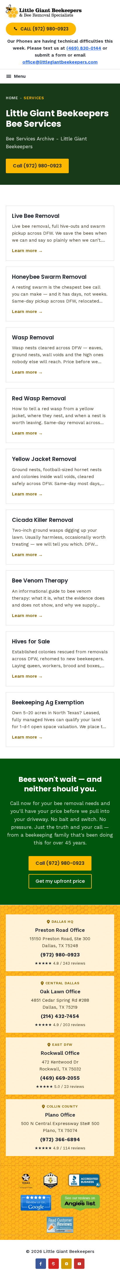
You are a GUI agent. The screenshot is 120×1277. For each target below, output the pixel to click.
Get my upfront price (60, 881)
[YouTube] (79, 1263)
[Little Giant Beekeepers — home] (44, 11)
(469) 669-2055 (60, 1078)
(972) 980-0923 (60, 955)
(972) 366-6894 (60, 1139)
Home (12, 98)
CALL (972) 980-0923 (44, 29)
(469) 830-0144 (83, 48)
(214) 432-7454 (60, 1016)
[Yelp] (53, 1263)
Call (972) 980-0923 (37, 165)
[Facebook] (41, 1263)
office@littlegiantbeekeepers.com (60, 62)
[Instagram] (66, 1263)
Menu (20, 76)
